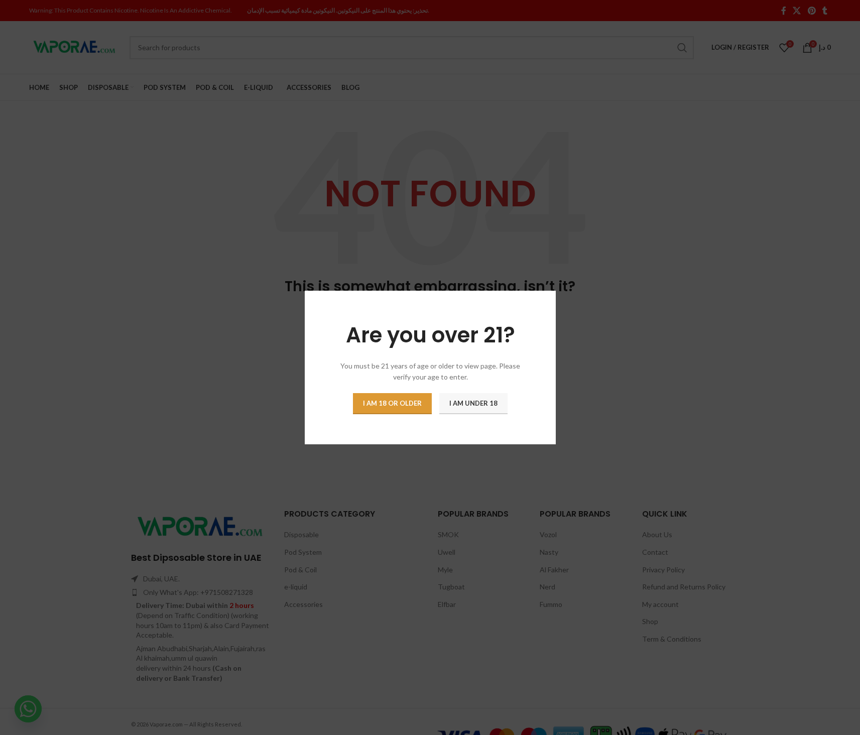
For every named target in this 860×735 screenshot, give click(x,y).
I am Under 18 (473, 403)
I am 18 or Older (392, 403)
